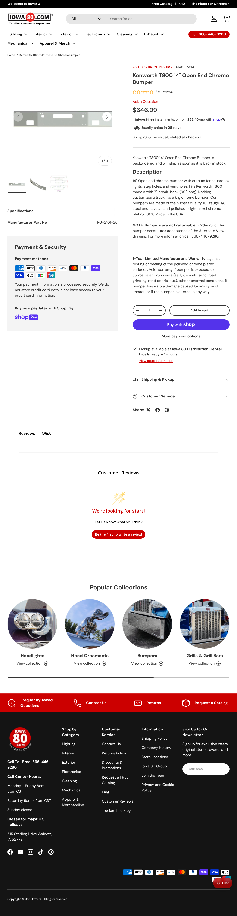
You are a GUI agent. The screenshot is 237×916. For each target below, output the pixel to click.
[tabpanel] (62, 222)
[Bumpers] (147, 624)
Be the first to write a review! (118, 534)
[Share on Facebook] (157, 410)
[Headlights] (32, 624)
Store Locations (155, 756)
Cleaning (69, 781)
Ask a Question (145, 101)
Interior (68, 753)
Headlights (32, 656)
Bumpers (147, 656)
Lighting (68, 744)
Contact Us (111, 744)
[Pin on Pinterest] (167, 410)
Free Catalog (162, 4)
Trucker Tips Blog (116, 810)
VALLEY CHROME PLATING (152, 67)
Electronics (71, 771)
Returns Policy (114, 753)
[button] (227, 19)
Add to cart (199, 310)
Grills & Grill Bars (205, 656)
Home (11, 55)
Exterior (68, 762)
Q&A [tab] (46, 433)
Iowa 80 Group (154, 766)
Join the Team (153, 775)
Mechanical (71, 790)
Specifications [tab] (20, 210)
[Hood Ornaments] (90, 624)
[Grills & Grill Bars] (204, 624)
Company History (156, 747)
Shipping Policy (155, 738)
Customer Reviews (117, 801)
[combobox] (131, 19)
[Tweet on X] (148, 410)
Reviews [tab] (27, 433)
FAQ (182, 4)
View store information (156, 361)
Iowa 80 (37, 899)
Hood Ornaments (90, 656)
